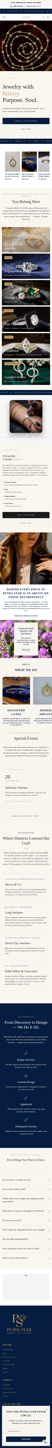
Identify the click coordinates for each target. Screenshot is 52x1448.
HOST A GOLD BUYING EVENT (26, 816)
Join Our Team (7, 1389)
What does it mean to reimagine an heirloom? (23, 1211)
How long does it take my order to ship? (21, 1248)
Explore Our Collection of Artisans (26, 615)
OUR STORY (26, 129)
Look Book (6, 1361)
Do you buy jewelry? (12, 1220)
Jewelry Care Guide (9, 1357)
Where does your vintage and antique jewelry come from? (23, 1200)
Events (5, 1353)
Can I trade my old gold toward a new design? (24, 1229)
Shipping (6, 1372)
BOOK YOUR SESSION (26, 515)
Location (5, 1396)
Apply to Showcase (9, 1392)
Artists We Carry (8, 1349)
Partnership (6, 1385)
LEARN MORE (26, 523)
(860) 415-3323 (18, 6)
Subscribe (26, 1439)
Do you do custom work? (14, 1189)
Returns (5, 1368)
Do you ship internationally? (16, 1239)
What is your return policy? (15, 1258)
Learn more (26, 649)
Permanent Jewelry (9, 1365)
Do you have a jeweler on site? (17, 1180)
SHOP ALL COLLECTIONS (26, 121)
